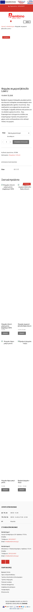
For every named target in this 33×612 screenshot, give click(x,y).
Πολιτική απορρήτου (7, 584)
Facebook (3, 562)
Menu (27, 22)
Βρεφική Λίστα (5, 572)
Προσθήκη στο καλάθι (20, 142)
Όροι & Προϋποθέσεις (8, 575)
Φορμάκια (12, 155)
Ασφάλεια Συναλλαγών (8, 587)
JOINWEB (24, 603)
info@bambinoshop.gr (12, 541)
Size (3, 133)
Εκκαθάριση (10, 136)
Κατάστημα (10, 26)
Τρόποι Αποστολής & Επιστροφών (11, 577)
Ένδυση (18, 155)
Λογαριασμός (5, 589)
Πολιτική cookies (6, 582)
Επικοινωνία (5, 592)
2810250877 (21, 6)
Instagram (7, 562)
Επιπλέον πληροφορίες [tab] (9, 162)
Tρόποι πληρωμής (7, 579)
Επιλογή (5, 333)
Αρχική (3, 26)
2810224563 (12, 553)
